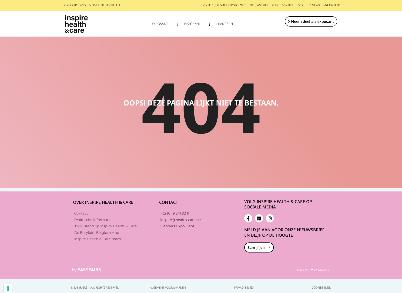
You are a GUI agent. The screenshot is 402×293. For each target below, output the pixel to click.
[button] (311, 21)
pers (275, 5)
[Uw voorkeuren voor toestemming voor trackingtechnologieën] (8, 288)
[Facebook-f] (248, 218)
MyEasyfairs (332, 5)
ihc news (313, 5)
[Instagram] (270, 218)
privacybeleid (244, 288)
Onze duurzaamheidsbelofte (224, 5)
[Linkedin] (259, 218)
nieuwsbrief (259, 5)
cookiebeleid (321, 288)
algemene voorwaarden (168, 288)
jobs (300, 5)
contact (287, 5)
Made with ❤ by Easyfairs (313, 270)
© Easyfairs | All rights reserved (95, 288)
